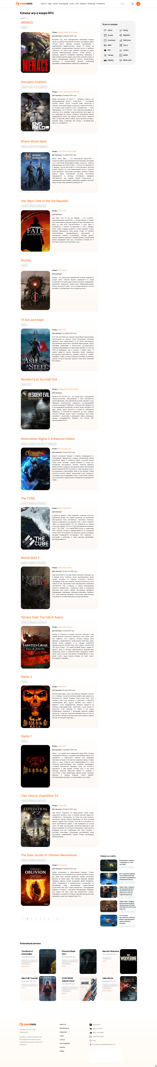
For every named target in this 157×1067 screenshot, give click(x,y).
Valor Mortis (107, 978)
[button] (138, 4)
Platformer (127, 40)
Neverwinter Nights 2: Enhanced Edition (48, 439)
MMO (109, 45)
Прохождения (63, 3)
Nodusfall (130, 867)
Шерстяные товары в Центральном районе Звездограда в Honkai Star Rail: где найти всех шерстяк (127, 905)
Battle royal (127, 60)
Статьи (71, 3)
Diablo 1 (26, 736)
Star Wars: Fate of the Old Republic (44, 201)
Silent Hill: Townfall (29, 978)
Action (109, 30)
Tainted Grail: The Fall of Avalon (42, 617)
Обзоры (55, 3)
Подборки (83, 3)
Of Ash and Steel (32, 320)
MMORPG (126, 35)
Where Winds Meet (34, 141)
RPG (109, 50)
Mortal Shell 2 (30, 558)
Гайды (50, 3)
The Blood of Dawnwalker (27, 952)
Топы (77, 3)
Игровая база (100, 3)
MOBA (125, 55)
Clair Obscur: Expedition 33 (39, 795)
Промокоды (91, 3)
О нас (94, 1040)
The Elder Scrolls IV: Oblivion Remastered (49, 855)
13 (57, 919)
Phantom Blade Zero (68, 952)
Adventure (111, 40)
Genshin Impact (130, 926)
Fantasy (110, 55)
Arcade (110, 35)
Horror (125, 45)
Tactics (125, 50)
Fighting (110, 60)
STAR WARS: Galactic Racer (68, 979)
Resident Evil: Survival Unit (39, 379)
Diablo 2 (26, 677)
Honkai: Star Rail (130, 882)
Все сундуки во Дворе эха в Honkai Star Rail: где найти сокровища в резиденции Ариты (127, 876)
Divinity (26, 260)
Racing (125, 30)
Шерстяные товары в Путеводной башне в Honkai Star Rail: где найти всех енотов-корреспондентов (126, 891)
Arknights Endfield (33, 82)
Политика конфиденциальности (103, 1044)
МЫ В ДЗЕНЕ (96, 1024)
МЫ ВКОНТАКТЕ (97, 1028)
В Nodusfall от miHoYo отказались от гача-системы (126, 862)
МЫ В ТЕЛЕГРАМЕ (97, 1032)
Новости (44, 3)
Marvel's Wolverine (110, 951)
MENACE (27, 22)
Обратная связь (98, 1036)
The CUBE (28, 498)
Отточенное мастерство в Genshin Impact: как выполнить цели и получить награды (127, 919)
